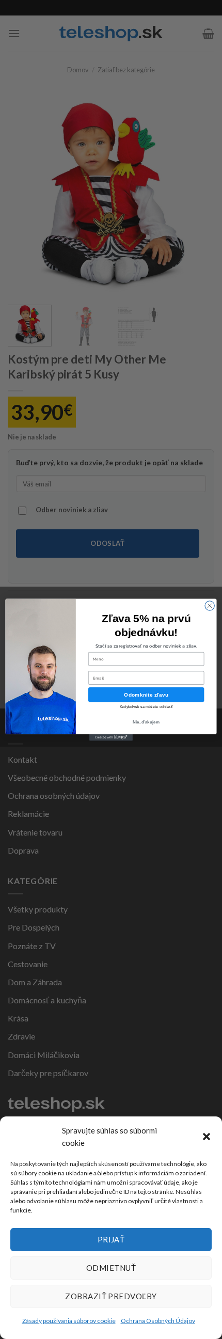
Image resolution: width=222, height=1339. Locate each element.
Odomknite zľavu (146, 694)
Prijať (111, 1239)
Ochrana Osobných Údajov (158, 1321)
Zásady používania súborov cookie (69, 1321)
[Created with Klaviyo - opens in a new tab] (111, 737)
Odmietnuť (111, 1267)
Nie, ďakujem (146, 721)
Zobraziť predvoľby (110, 1296)
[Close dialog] (209, 605)
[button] (206, 1136)
